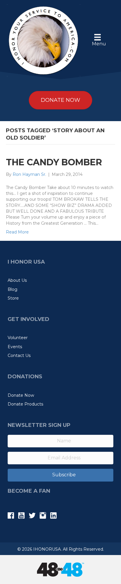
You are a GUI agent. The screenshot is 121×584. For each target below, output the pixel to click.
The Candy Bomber (54, 162)
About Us (17, 280)
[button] (60, 475)
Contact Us (19, 355)
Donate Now (21, 395)
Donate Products (25, 404)
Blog (12, 289)
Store (13, 298)
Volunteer (18, 337)
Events (15, 346)
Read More (17, 232)
